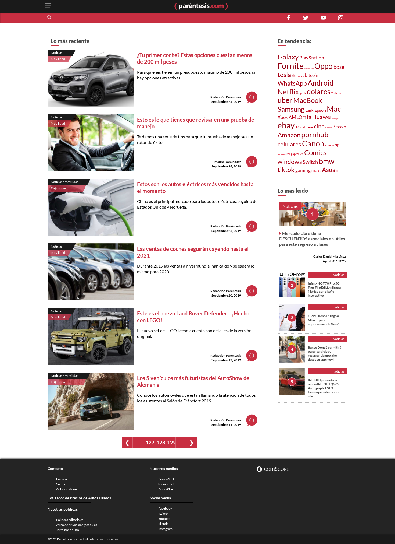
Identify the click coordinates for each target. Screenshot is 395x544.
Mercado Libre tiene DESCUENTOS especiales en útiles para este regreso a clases (312, 239)
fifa (307, 116)
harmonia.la (166, 484)
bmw (327, 161)
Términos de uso (67, 530)
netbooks (282, 154)
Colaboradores (66, 489)
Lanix (309, 110)
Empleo (61, 479)
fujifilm (329, 145)
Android (320, 82)
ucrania (309, 67)
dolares (319, 91)
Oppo (323, 66)
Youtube (164, 519)
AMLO (295, 117)
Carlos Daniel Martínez (329, 256)
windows (290, 161)
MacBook (307, 100)
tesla (284, 74)
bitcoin (311, 75)
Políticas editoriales (69, 520)
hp (337, 145)
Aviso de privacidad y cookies (76, 525)
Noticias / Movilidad (65, 182)
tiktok (286, 169)
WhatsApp (292, 83)
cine (319, 126)
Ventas (61, 484)
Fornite (291, 66)
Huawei (321, 116)
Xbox (283, 117)
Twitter (163, 513)
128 (160, 442)
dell (294, 75)
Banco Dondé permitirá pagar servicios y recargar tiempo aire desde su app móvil (324, 353)
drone (308, 127)
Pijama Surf (166, 479)
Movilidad (58, 59)
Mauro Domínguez (227, 162)
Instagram (165, 529)
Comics (315, 152)
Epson (320, 110)
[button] (49, 18)
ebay (286, 125)
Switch (310, 162)
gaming (303, 170)
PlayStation (311, 58)
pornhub (314, 134)
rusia (301, 76)
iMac (298, 127)
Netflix (288, 91)
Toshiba (336, 93)
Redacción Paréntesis (225, 97)
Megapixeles (294, 154)
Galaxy (288, 57)
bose (338, 67)
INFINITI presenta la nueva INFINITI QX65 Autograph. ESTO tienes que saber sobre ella (323, 388)
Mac (334, 108)
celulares (289, 144)
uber (285, 100)
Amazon (289, 135)
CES (338, 171)
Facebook (165, 508)
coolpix (336, 118)
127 (150, 442)
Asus (328, 169)
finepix (328, 127)
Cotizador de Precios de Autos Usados (79, 498)
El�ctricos (58, 188)
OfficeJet (316, 171)
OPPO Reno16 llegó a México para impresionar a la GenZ (323, 320)
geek (303, 93)
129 (171, 442)
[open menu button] (48, 6)
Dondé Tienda (168, 489)
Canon (313, 143)
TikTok (163, 524)
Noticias (56, 53)
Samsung (291, 109)
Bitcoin (339, 126)
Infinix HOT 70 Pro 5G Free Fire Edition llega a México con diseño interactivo (324, 289)
